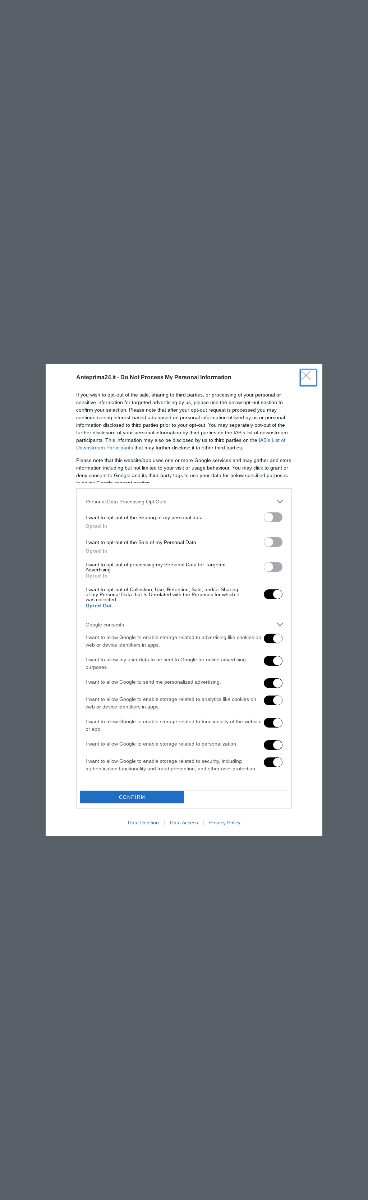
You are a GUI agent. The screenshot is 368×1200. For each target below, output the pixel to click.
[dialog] (184, 600)
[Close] (308, 378)
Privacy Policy (224, 822)
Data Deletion (143, 822)
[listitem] (184, 501)
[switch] (273, 517)
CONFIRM (132, 797)
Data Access (184, 822)
